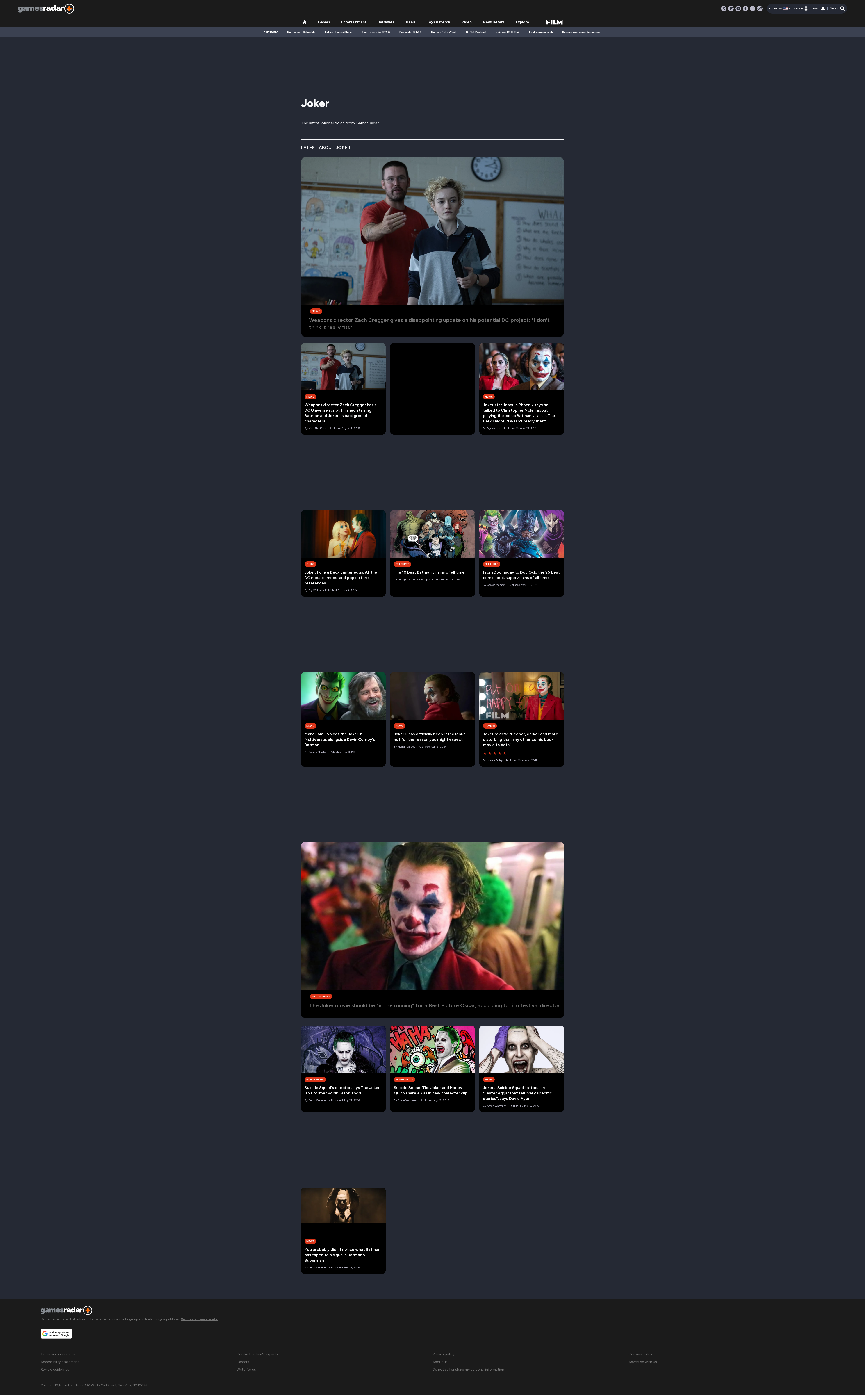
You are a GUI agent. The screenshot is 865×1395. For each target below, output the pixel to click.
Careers (243, 1362)
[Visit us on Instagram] (752, 8)
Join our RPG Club (508, 32)
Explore (522, 22)
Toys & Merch (438, 22)
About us (440, 1362)
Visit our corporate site (199, 1319)
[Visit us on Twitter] (723, 8)
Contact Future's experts (257, 1354)
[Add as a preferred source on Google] (56, 1334)
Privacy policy (443, 1354)
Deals (410, 22)
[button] (837, 9)
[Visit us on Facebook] (745, 8)
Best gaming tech (541, 32)
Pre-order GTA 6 (410, 32)
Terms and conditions (58, 1354)
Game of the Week (443, 32)
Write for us (246, 1369)
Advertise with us (642, 1362)
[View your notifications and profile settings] (822, 8)
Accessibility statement (60, 1362)
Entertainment (353, 22)
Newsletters (494, 22)
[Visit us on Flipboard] (731, 8)
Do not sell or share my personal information (468, 1369)
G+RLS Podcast (476, 32)
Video (466, 22)
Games (324, 22)
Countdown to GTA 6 (375, 32)
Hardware (386, 22)
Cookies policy (640, 1354)
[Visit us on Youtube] (738, 8)
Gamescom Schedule (301, 32)
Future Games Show (338, 32)
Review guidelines (55, 1369)
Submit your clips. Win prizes (581, 32)
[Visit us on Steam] (760, 8)
